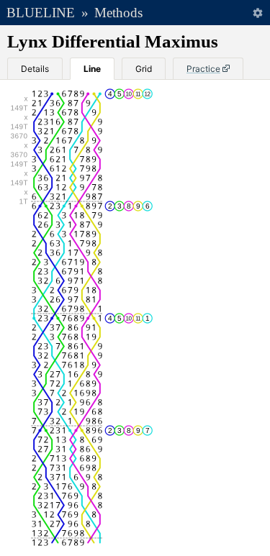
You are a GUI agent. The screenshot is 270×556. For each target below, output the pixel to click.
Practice (203, 68)
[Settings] (257, 12)
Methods (118, 12)
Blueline (40, 12)
